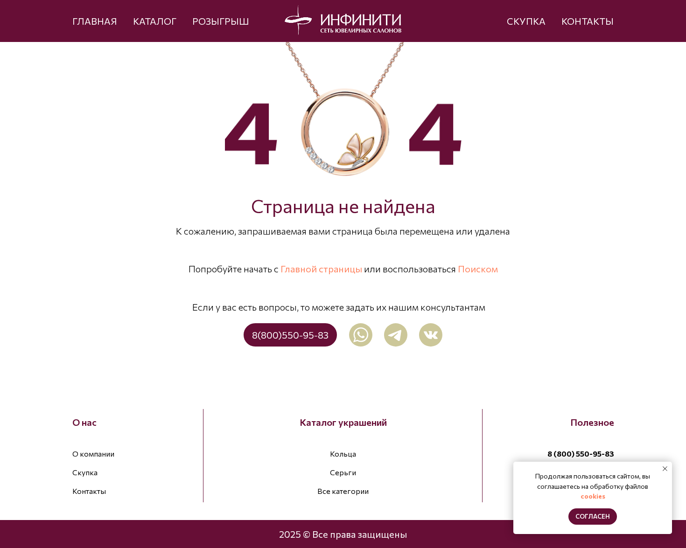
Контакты (89, 490)
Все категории (343, 490)
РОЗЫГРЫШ (220, 21)
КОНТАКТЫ (587, 21)
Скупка (85, 472)
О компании (93, 453)
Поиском (478, 268)
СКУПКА (526, 21)
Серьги (343, 472)
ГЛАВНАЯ (94, 21)
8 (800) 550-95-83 (580, 453)
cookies (593, 496)
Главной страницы (321, 268)
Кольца (343, 453)
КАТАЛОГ (154, 21)
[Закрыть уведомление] (665, 468)
